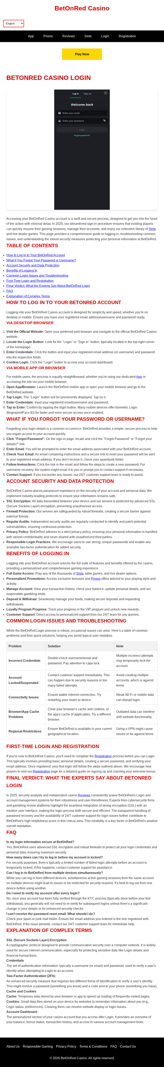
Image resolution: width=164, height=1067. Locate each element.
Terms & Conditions (93, 1046)
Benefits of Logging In (21, 270)
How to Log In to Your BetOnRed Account (35, 255)
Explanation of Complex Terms (28, 296)
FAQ (9, 291)
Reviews (68, 36)
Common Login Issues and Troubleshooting (37, 275)
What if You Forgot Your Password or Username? (41, 260)
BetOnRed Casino (82, 8)
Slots (88, 36)
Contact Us (128, 1046)
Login (105, 36)
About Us (13, 1046)
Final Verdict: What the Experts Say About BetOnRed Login (48, 285)
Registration (127, 36)
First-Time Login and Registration (30, 280)
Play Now (82, 54)
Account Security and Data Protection (32, 265)
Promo (48, 36)
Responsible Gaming (38, 1046)
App (31, 36)
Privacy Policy (66, 1046)
